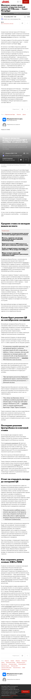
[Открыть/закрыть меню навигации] (17, 2)
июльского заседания (11, 443)
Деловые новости (5, 666)
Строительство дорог (10, 114)
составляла (4, 269)
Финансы (18, 661)
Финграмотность (5, 669)
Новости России (17, 667)
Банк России (4, 664)
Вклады (12, 661)
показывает (8, 606)
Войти (26, 1)
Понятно (25, 691)
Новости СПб (14, 666)
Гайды (23, 667)
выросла (25, 262)
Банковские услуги (21, 662)
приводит (25, 358)
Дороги (24, 114)
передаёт (25, 403)
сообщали (17, 465)
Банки (2, 662)
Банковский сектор (10, 662)
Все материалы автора (7, 23)
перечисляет (9, 579)
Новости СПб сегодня (6, 667)
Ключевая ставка (13, 664)
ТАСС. (19, 43)
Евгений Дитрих (6, 37)
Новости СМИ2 (5, 129)
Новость (19, 114)
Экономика (24, 661)
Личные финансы (22, 664)
